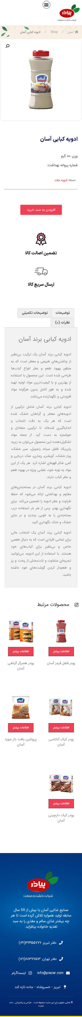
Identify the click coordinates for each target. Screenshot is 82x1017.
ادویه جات (61, 180)
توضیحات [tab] (63, 313)
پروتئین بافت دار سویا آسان (21, 742)
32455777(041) (30, 942)
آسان (71, 32)
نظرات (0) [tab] (62, 322)
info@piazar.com (50, 973)
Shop (54, 32)
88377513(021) (30, 959)
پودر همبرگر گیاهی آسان (21, 666)
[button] (46, 5)
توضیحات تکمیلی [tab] (35, 313)
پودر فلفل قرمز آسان (61, 663)
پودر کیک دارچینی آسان (61, 818)
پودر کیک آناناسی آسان (61, 742)
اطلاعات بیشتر (61, 651)
